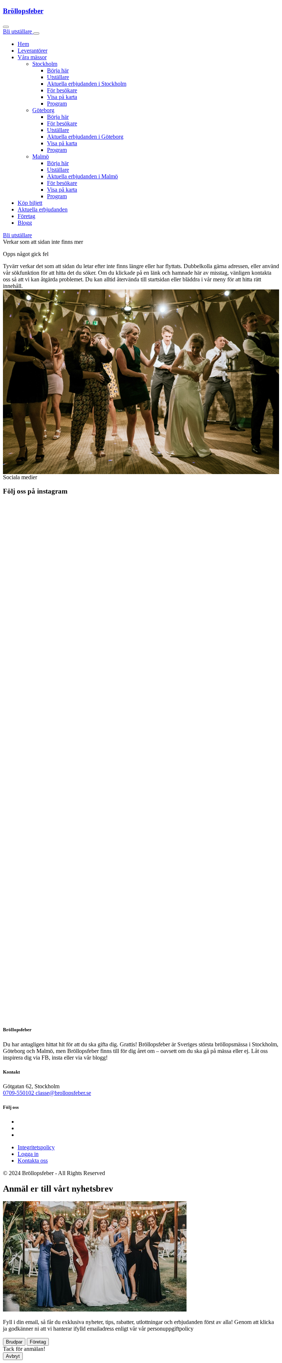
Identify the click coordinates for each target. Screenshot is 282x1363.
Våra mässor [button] (32, 57)
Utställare (58, 77)
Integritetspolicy (36, 1147)
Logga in (28, 1154)
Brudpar (14, 1342)
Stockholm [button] (44, 64)
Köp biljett (30, 203)
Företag (26, 216)
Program (57, 103)
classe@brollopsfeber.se (63, 1093)
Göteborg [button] (43, 110)
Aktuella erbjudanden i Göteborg (85, 137)
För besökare (62, 90)
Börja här (58, 70)
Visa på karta (62, 97)
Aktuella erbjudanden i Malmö (82, 176)
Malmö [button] (40, 156)
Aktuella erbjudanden (43, 209)
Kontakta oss (33, 1160)
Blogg (25, 223)
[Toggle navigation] (36, 33)
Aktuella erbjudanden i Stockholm (86, 84)
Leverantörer (32, 50)
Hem (23, 44)
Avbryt (13, 1356)
